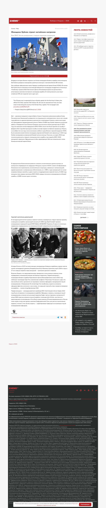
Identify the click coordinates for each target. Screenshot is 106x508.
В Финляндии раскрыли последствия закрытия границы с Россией (83, 137)
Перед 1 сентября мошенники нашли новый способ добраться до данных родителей (84, 40)
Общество (78, 298)
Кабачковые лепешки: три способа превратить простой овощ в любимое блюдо (84, 277)
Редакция (11, 390)
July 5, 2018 (37, 109)
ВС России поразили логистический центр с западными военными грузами (83, 177)
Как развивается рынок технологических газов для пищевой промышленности (82, 130)
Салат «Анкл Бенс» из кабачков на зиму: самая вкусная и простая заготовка (83, 250)
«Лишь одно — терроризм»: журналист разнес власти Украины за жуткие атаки (84, 189)
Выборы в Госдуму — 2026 (48, 21)
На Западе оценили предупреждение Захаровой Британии (82, 151)
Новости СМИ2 (13, 344)
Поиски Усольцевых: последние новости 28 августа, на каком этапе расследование (83, 303)
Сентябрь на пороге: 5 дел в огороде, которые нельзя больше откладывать (84, 330)
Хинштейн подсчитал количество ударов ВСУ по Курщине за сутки (84, 111)
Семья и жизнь (79, 245)
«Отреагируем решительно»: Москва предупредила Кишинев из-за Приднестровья (84, 201)
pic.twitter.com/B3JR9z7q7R (21, 107)
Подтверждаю (85, 504)
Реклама (11, 392)
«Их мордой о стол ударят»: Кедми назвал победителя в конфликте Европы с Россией (84, 322)
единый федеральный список (67, 425)
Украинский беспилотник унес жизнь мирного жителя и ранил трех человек (84, 118)
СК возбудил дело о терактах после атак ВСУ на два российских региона (83, 47)
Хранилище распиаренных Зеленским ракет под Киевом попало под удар (84, 170)
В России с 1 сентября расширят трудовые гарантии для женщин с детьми (84, 144)
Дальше (83, 217)
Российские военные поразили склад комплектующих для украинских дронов (84, 163)
